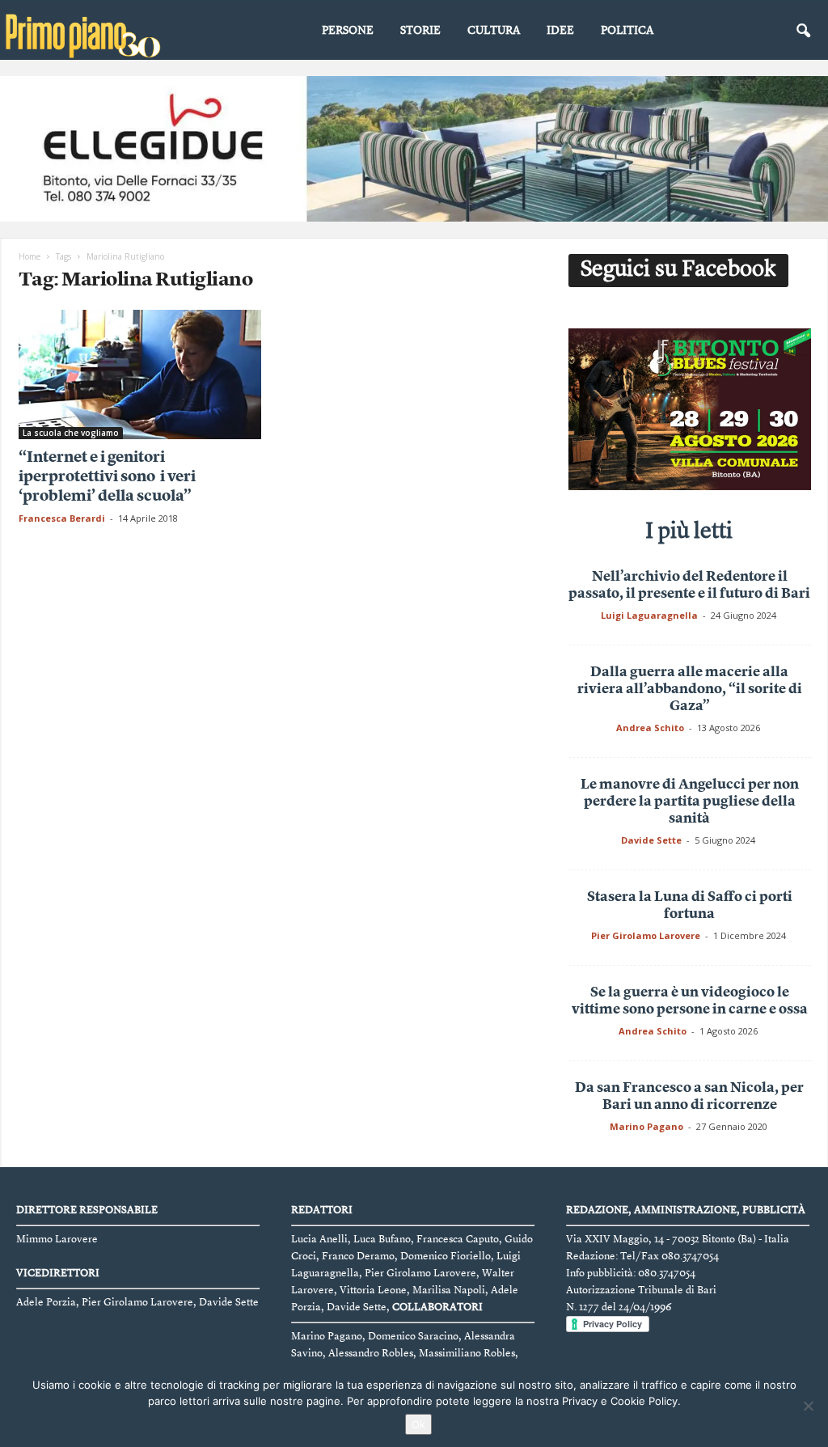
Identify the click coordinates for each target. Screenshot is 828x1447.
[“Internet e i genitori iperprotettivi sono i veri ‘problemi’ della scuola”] (140, 374)
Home (29, 256)
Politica (627, 30)
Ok (418, 1424)
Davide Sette (651, 840)
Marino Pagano (646, 1126)
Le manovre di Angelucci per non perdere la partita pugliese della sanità (690, 802)
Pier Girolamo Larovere (645, 935)
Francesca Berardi (62, 518)
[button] (803, 31)
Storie (420, 30)
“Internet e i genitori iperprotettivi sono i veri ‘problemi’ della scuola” (107, 478)
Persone (348, 30)
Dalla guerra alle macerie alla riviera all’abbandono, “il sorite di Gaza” (689, 689)
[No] (808, 1406)
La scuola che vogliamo (71, 432)
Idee (560, 30)
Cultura (493, 30)
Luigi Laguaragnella (649, 615)
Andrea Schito (650, 727)
